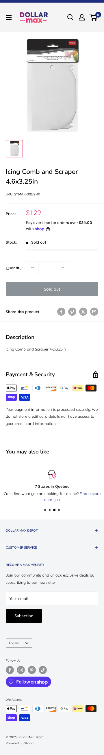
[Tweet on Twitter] (83, 312)
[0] (93, 17)
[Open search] (70, 17)
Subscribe (23, 615)
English (14, 643)
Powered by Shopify (20, 743)
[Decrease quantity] (32, 268)
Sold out (52, 289)
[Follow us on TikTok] (43, 670)
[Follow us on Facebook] (10, 670)
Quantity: (14, 268)
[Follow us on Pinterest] (32, 670)
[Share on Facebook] (61, 312)
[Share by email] (94, 312)
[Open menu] (9, 17)
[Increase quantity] (63, 268)
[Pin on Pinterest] (72, 312)
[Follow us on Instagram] (21, 670)
